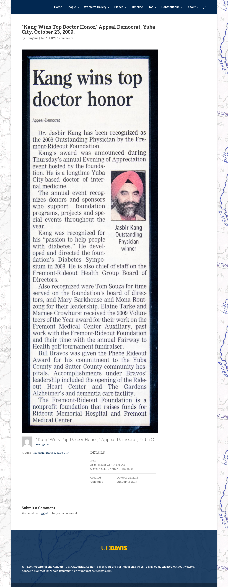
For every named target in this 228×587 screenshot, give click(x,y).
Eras (150, 7)
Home (58, 7)
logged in (45, 513)
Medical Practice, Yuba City (51, 452)
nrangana (32, 38)
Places (118, 7)
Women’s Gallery (95, 7)
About (192, 7)
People (71, 7)
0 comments (65, 38)
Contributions (170, 7)
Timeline (137, 7)
